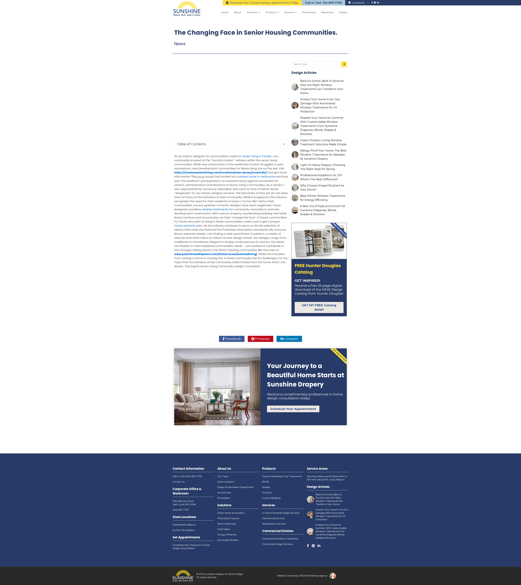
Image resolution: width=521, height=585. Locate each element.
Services (268, 505)
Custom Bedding (271, 498)
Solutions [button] (252, 12)
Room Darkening (226, 524)
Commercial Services (273, 518)
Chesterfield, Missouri (184, 524)
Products (269, 469)
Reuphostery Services (274, 524)
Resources (327, 12)
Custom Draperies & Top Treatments (282, 476)
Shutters (267, 492)
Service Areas (317, 469)
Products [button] (271, 12)
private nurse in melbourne (256, 176)
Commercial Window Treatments (280, 538)
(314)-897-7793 (181, 510)
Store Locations (184, 517)
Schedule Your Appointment (293, 409)
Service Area (224, 492)
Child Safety (223, 529)
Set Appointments (186, 537)
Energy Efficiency (226, 534)
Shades (266, 487)
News (180, 44)
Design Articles (318, 487)
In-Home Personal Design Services (280, 513)
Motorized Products (228, 518)
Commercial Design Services (277, 544)
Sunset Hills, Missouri (184, 530)
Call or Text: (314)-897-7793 (187, 476)
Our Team (222, 476)
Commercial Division (277, 531)
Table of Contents (191, 144)
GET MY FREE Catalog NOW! (319, 307)
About (237, 12)
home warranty (185, 226)
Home (224, 12)
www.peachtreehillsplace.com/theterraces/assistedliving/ (215, 254)
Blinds (265, 482)
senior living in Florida (256, 156)
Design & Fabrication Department (235, 487)
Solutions (224, 505)
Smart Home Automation (231, 513)
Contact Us (179, 482)
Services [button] (289, 12)
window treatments (215, 209)
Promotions (309, 12)
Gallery (343, 12)
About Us (224, 469)
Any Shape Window (228, 540)
